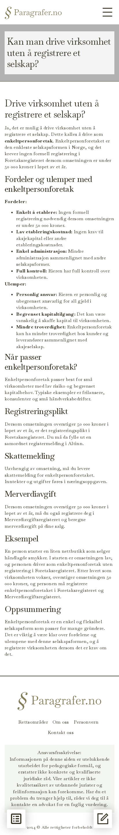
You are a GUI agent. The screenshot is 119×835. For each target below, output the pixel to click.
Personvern (86, 722)
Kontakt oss (61, 732)
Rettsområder (33, 722)
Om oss (61, 722)
